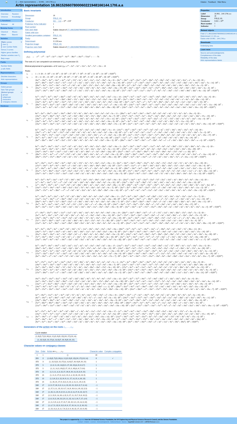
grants (82, 419)
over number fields (10, 47)
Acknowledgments (103, 422)
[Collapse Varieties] (21, 38)
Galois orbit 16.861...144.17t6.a (213, 39)
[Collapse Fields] (21, 62)
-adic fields (5, 69)
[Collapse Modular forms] (21, 28)
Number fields (6, 66)
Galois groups (6, 87)
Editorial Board (115, 422)
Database (5, 106)
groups (5, 95)
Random (15, 14)
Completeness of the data (211, 55)
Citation (204, 2)
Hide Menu (221, 2)
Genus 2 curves (7, 50)
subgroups (7, 97)
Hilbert (3, 35)
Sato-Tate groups (7, 90)
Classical (4, 32)
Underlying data (207, 46)
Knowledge (16, 17)
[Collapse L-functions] (21, 21)
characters (7, 99)
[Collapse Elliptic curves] (21, 42)
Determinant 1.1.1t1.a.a (210, 36)
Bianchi (15, 35)
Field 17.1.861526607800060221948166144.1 (219, 34)
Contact (80, 422)
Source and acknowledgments (212, 53)
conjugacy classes (10, 102)
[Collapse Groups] (21, 83)
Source (124, 422)
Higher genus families (9, 52)
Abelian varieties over (10, 55)
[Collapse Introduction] (21, 10)
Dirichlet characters (8, 76)
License (93, 422)
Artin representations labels (211, 60)
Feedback (212, 2)
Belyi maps (5, 58)
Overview (4, 14)
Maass (14, 32)
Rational (4, 24)
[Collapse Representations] (21, 73)
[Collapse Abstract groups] (21, 92)
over (5, 44)
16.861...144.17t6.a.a (47, 2)
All (13, 24)
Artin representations (28, 2)
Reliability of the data (209, 58)
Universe (4, 17)
